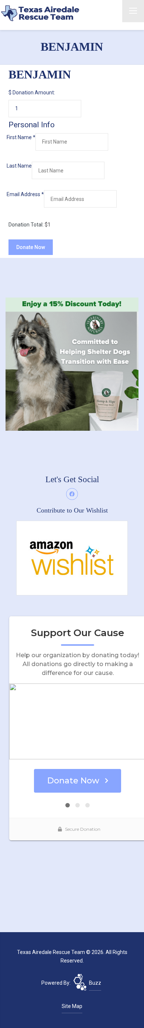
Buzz (95, 983)
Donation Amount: (34, 92)
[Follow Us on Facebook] (72, 494)
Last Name (19, 166)
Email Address (25, 194)
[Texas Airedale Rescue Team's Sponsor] (72, 363)
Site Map (72, 1006)
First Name (21, 137)
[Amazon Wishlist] (72, 557)
